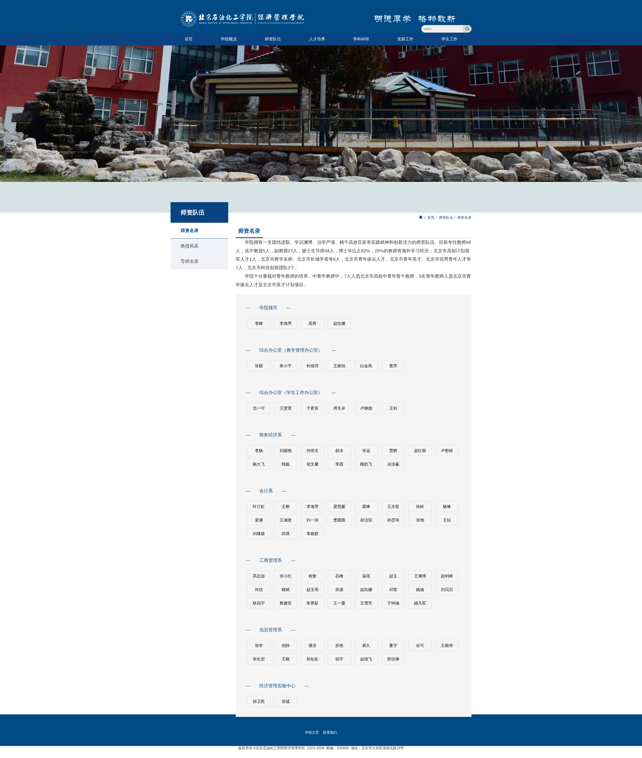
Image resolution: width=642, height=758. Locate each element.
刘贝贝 (447, 589)
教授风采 (190, 246)
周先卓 (339, 408)
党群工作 (405, 39)
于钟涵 (393, 603)
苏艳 (339, 645)
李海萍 (286, 323)
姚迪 (420, 589)
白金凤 (366, 366)
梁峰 (366, 506)
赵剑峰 (447, 576)
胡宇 (339, 659)
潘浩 (312, 645)
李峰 (259, 323)
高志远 (259, 576)
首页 (189, 39)
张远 (366, 450)
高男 (312, 323)
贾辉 (393, 450)
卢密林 (447, 450)
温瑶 (366, 576)
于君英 (312, 408)
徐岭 (420, 506)
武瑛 (286, 534)
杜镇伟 (312, 366)
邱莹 (393, 589)
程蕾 (312, 576)
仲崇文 (312, 450)
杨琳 (447, 506)
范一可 (259, 408)
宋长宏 (259, 659)
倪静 (286, 645)
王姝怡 (339, 366)
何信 (259, 589)
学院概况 (229, 39)
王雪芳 (366, 603)
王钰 (447, 520)
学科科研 (361, 39)
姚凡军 (420, 603)
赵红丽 (420, 450)
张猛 (286, 701)
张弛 (420, 520)
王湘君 (286, 520)
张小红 (286, 576)
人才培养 (317, 39)
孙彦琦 (393, 520)
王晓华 (447, 645)
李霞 (339, 464)
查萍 (393, 366)
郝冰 (339, 450)
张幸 (259, 645)
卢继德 (366, 408)
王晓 (286, 659)
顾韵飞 (366, 464)
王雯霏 (286, 408)
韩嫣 (286, 464)
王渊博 (420, 576)
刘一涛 (312, 520)
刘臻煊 (259, 534)
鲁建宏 (286, 603)
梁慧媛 (339, 506)
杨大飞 (259, 464)
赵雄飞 (366, 659)
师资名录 (190, 230)
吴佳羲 (393, 464)
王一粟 (339, 603)
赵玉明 (312, 589)
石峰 (339, 576)
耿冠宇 (259, 603)
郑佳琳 (393, 659)
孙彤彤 (312, 659)
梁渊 (259, 520)
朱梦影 (312, 603)
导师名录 (190, 261)
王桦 (286, 506)
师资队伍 (273, 39)
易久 (366, 645)
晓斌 (286, 589)
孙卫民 (259, 701)
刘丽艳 (286, 450)
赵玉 (393, 576)
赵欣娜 (339, 323)
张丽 (259, 366)
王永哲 (393, 506)
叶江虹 (259, 506)
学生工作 (449, 39)
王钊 (393, 408)
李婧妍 (312, 534)
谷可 (420, 645)
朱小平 (286, 366)
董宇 (393, 645)
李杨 (259, 450)
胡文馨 (312, 464)
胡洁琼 (366, 520)
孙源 (339, 589)
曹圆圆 (339, 520)
